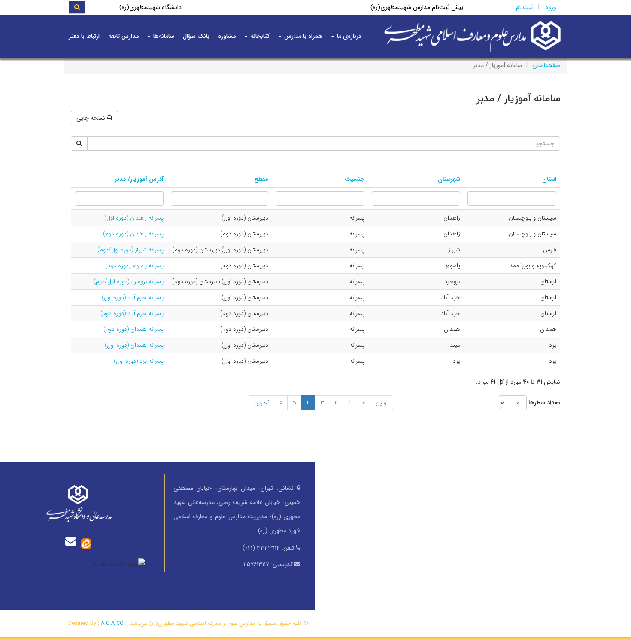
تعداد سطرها (544, 402)
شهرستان (449, 179)
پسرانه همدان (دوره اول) (134, 345)
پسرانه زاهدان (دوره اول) (134, 218)
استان (549, 179)
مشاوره (227, 36)
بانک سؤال (196, 36)
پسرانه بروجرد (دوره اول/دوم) (129, 281)
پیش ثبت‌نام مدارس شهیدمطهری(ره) (416, 7)
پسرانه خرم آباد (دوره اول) (133, 297)
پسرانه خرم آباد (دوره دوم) (132, 313)
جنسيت (354, 179)
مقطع (261, 179)
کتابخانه (259, 36)
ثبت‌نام (524, 7)
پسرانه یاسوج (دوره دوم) (134, 265)
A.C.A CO (112, 623)
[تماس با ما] (72, 541)
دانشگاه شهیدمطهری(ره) (150, 7)
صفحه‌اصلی (546, 65)
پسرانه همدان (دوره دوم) (133, 329)
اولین (382, 402)
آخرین (261, 402)
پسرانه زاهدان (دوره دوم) (133, 233)
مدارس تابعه (123, 36)
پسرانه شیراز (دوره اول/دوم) (130, 249)
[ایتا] (86, 543)
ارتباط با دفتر (84, 36)
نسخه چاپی (91, 118)
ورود (550, 7)
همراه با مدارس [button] (302, 36)
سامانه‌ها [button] (163, 36)
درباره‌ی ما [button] (348, 36)
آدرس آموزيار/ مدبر (139, 179)
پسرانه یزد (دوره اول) (139, 361)
